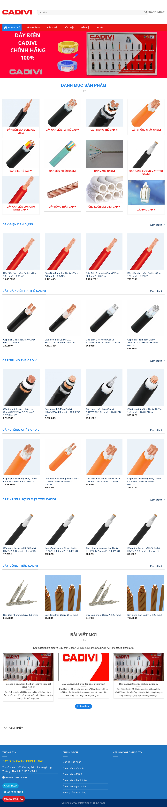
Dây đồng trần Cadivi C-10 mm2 (61, 615)
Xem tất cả (156, 224)
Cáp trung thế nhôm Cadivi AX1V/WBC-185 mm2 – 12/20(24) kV (103, 412)
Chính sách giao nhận (74, 786)
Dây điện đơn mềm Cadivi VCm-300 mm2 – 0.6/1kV (102, 274)
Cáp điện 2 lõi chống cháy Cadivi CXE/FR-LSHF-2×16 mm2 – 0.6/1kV (61, 481)
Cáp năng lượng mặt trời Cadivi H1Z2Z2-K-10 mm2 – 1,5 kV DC (19, 549)
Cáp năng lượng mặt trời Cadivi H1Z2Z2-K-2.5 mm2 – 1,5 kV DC (103, 549)
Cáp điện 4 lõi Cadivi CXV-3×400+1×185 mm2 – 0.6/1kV (60, 341)
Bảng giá (52, 28)
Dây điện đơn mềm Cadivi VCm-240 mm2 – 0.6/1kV (61, 274)
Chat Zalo (10, 786)
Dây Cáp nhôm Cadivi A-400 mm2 (20, 615)
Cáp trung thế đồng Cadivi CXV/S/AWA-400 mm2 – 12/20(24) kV (62, 412)
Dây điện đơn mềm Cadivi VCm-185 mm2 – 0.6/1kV (20, 274)
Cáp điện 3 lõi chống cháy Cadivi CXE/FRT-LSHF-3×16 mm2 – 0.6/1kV (144, 481)
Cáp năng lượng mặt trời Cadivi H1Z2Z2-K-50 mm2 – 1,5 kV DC (61, 549)
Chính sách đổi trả (72, 774)
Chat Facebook (13, 792)
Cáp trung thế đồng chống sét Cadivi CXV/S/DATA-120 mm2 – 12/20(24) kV (19, 412)
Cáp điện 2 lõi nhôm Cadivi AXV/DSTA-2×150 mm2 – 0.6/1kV (103, 341)
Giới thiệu (69, 28)
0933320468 (20, 777)
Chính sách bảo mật (73, 768)
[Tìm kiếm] (146, 12)
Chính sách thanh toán (75, 780)
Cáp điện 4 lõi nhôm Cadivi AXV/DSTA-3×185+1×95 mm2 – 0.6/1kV (143, 342)
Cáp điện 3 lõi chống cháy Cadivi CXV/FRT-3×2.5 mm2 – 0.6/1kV (103, 480)
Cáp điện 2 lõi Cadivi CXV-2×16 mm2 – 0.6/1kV (19, 341)
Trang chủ (14, 28)
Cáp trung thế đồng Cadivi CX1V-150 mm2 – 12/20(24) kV (144, 410)
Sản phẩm (32, 28)
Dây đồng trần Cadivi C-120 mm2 (144, 615)
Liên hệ (85, 28)
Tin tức (100, 28)
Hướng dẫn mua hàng (74, 792)
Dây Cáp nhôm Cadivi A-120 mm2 (103, 615)
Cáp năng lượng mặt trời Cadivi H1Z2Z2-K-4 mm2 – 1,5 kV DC (143, 549)
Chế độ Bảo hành (72, 761)
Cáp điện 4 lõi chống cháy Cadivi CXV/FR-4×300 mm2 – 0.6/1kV (20, 480)
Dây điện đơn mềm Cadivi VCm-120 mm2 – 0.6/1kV (144, 274)
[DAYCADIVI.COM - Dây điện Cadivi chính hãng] (17, 12)
